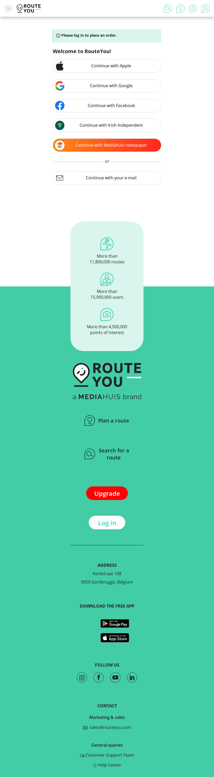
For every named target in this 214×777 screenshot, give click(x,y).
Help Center (109, 765)
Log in (107, 522)
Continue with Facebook (111, 105)
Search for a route (114, 454)
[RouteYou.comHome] (29, 8)
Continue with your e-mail (111, 178)
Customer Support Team (109, 755)
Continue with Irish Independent (111, 125)
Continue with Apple (111, 66)
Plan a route (113, 420)
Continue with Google (111, 85)
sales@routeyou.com (109, 727)
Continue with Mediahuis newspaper (111, 145)
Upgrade (107, 493)
